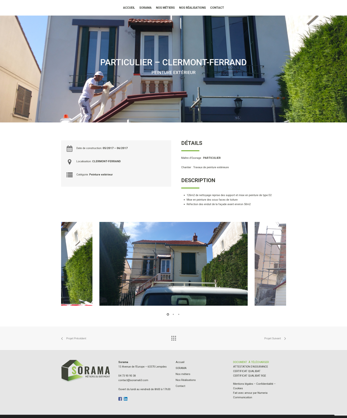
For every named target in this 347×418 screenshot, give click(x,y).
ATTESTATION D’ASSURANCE (250, 366)
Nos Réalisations (192, 7)
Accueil (129, 7)
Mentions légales (243, 383)
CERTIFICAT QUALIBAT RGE (249, 375)
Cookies (238, 388)
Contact (217, 7)
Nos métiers (165, 7)
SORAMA (145, 7)
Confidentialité (264, 383)
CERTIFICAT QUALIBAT (246, 371)
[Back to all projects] (173, 337)
